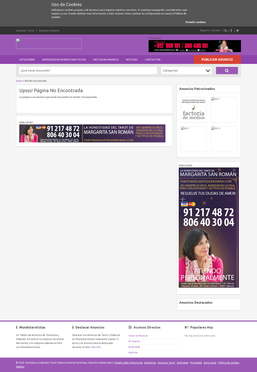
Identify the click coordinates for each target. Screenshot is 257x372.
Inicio (19, 81)
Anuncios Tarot (25, 30)
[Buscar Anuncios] (227, 70)
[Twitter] (237, 30)
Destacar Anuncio (49, 30)
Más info (96, 347)
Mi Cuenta (134, 341)
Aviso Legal (210, 362)
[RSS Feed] (225, 30)
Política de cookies (228, 362)
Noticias (132, 59)
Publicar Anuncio (217, 59)
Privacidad (196, 362)
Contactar (152, 59)
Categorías (27, 59)
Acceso (216, 30)
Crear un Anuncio (138, 335)
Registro (204, 30)
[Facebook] (231, 30)
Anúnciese (134, 347)
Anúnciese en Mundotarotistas (64, 59)
